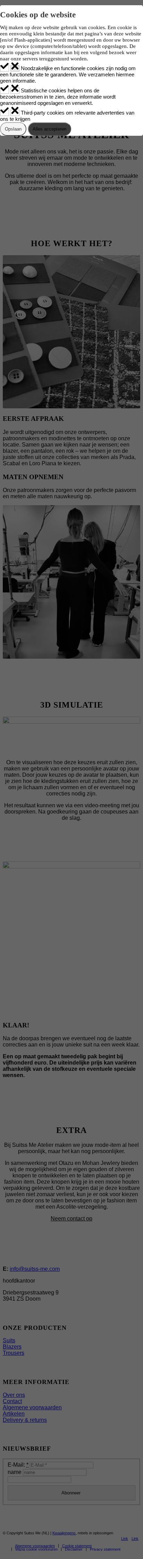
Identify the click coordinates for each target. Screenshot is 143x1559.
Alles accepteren (49, 129)
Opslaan (13, 129)
